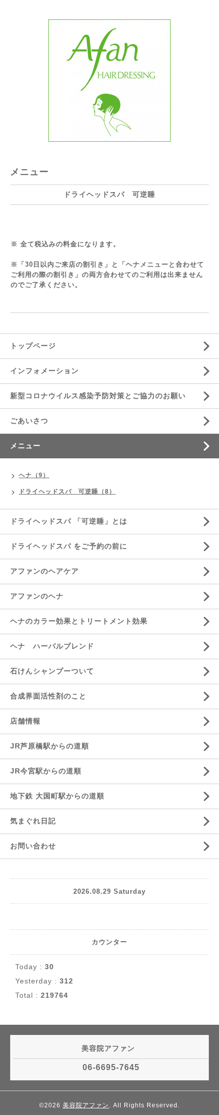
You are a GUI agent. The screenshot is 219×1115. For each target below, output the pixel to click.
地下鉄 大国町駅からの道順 (57, 796)
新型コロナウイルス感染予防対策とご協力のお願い (98, 396)
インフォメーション (44, 371)
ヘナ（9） (34, 475)
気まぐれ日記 (33, 821)
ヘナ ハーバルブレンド (52, 646)
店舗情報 (25, 721)
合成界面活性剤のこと (48, 696)
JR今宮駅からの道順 (45, 771)
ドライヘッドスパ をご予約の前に (68, 546)
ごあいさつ (29, 421)
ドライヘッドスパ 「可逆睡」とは (68, 521)
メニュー (25, 446)
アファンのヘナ (37, 596)
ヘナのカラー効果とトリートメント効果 (79, 621)
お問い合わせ (33, 846)
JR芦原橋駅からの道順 (49, 746)
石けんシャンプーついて (52, 671)
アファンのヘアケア (44, 571)
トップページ (33, 346)
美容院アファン (86, 1105)
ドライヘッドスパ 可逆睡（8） (67, 491)
